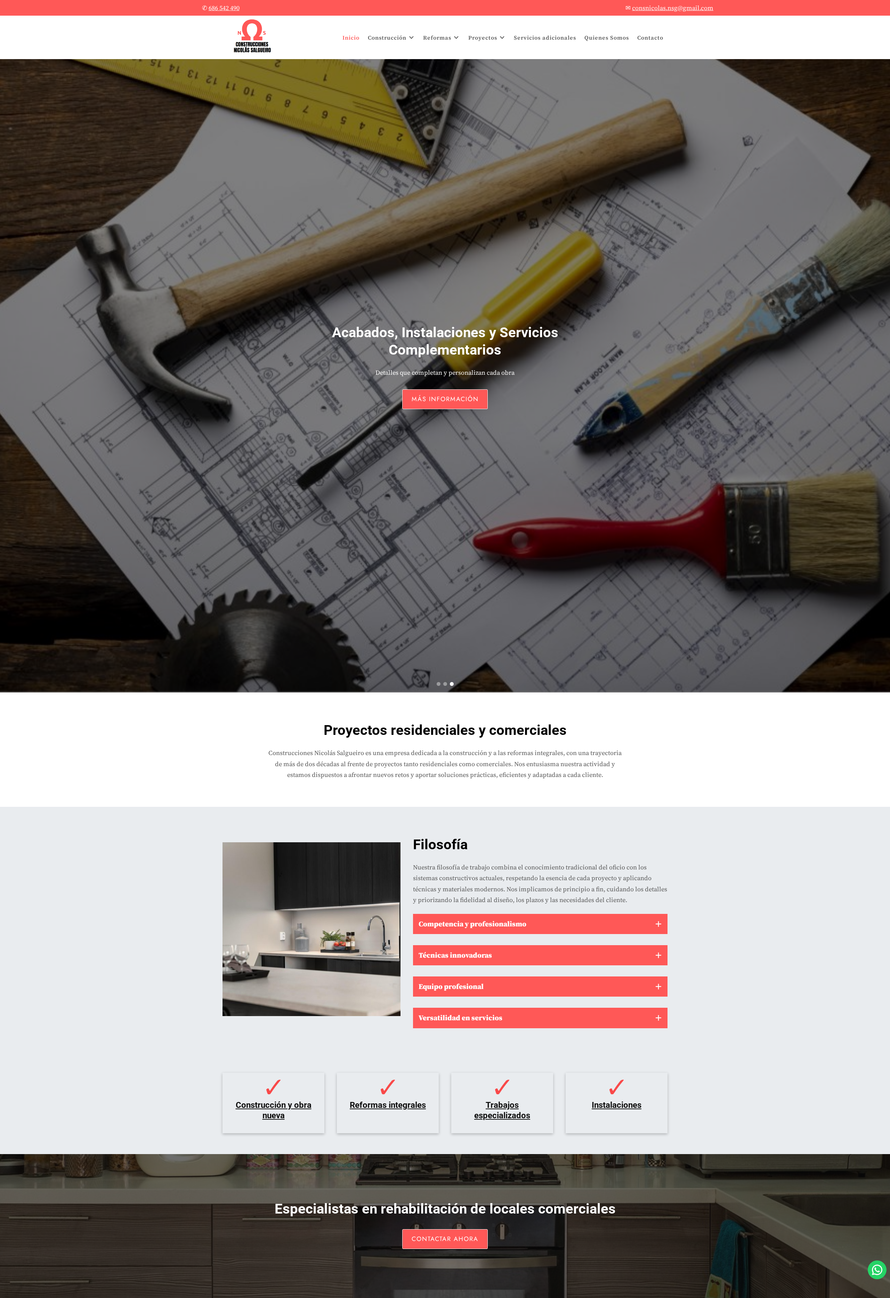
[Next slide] (881, 368)
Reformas (437, 37)
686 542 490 (224, 7)
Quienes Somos (606, 37)
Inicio (350, 37)
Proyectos (482, 37)
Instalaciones (616, 1105)
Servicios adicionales (545, 37)
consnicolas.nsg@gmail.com (672, 7)
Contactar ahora (445, 1238)
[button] (438, 684)
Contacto (650, 37)
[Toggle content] (658, 923)
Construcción (387, 37)
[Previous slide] (8, 368)
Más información (445, 403)
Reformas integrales (388, 1105)
